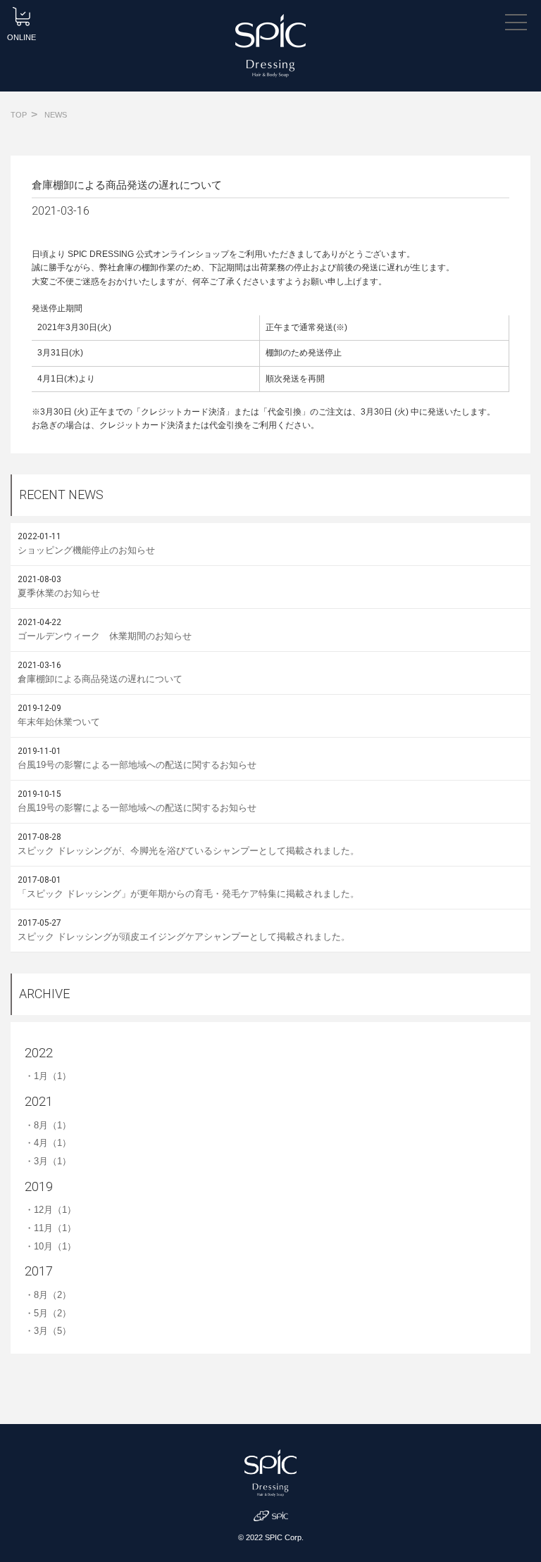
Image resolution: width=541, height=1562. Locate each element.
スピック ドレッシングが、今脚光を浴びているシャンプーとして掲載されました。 (188, 850)
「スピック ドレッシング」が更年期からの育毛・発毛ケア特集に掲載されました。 (188, 893)
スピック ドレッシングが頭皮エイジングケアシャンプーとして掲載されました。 (184, 936)
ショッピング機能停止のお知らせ (86, 550)
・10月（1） (50, 1246)
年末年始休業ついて (59, 722)
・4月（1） (48, 1143)
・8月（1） (48, 1125)
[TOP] (19, 106)
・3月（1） (48, 1161)
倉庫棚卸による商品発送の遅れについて (100, 679)
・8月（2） (48, 1295)
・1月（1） (48, 1076)
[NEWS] (55, 106)
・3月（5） (48, 1330)
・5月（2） (48, 1313)
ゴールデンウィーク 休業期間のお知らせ (105, 636)
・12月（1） (50, 1209)
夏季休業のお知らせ (59, 593)
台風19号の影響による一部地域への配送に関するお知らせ (137, 765)
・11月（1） (50, 1228)
